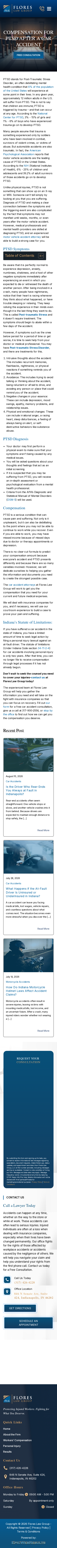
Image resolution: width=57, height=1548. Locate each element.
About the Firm (12, 1434)
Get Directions (20, 1308)
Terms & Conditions (28, 1531)
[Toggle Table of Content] (39, 256)
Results (7, 1451)
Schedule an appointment (28, 1322)
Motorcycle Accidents (18, 981)
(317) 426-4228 (24, 1282)
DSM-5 (11, 499)
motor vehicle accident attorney (22, 236)
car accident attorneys (22, 584)
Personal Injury (12, 1446)
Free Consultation (28, 55)
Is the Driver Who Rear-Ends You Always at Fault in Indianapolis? (25, 790)
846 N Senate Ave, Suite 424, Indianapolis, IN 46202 (33, 1296)
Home (6, 1428)
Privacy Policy (37, 1182)
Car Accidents (13, 781)
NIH (26, 165)
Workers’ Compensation (17, 1440)
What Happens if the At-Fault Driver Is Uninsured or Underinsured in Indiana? (26, 892)
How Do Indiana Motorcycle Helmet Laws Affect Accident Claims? (26, 991)
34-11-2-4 (43, 648)
